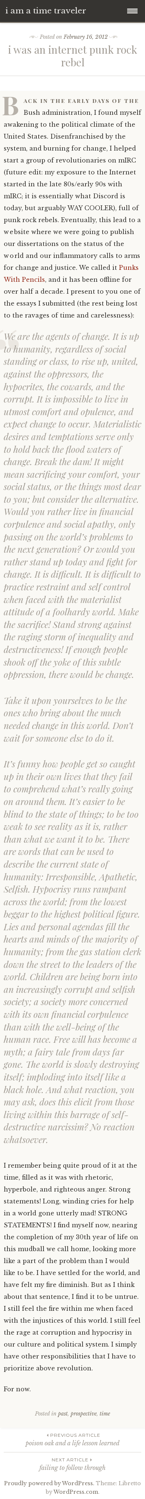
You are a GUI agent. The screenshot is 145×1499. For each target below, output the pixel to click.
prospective (84, 1413)
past (63, 1413)
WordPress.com (76, 1492)
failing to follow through (72, 1464)
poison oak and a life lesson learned (73, 1439)
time (105, 1413)
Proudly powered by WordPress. (49, 1483)
